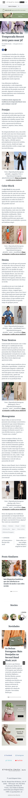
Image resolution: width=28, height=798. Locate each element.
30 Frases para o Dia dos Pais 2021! (7, 541)
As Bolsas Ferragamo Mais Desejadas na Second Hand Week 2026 (13, 654)
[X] (5, 50)
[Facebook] (3, 50)
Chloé (23, 526)
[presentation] (14, 568)
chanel (17, 526)
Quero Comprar (12, 6)
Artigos (4, 30)
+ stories (23, 612)
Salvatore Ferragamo (8, 532)
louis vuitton (21, 529)
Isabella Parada (7, 44)
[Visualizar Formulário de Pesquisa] (26, 2)
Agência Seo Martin (14, 795)
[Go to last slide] (4, 575)
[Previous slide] (4, 663)
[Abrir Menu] (4, 2)
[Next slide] (24, 663)
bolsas (4, 526)
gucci (13, 529)
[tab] (12, 591)
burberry (10, 526)
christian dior (6, 529)
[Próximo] (24, 575)
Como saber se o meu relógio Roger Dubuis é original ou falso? (20, 542)
